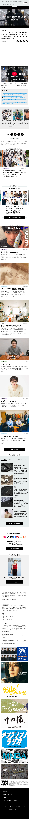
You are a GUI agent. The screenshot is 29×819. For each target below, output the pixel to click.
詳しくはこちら (25, 3)
